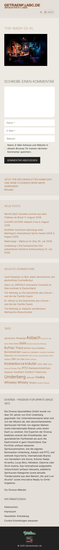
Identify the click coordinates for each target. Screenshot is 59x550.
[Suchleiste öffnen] (41, 12)
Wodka (33, 382)
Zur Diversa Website (15, 489)
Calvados (35, 352)
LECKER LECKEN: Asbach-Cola (21, 221)
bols (23, 343)
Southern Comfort (24, 372)
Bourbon (30, 344)
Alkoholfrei (9, 338)
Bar (50, 338)
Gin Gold (20, 359)
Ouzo (50, 364)
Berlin (6, 344)
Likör (39, 364)
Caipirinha (26, 352)
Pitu (19, 368)
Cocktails (50, 352)
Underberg (15, 376)
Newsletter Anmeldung (16, 516)
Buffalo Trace (13, 348)
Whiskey (10, 382)
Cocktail (42, 352)
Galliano (7, 359)
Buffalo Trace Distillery (34, 348)
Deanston (8, 355)
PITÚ (25, 368)
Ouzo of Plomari (10, 368)
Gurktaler (33, 359)
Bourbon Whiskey (40, 344)
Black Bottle (14, 344)
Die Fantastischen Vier (23, 356)
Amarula (21, 338)
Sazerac (8, 372)
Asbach (33, 337)
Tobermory (41, 372)
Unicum (30, 377)
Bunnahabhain (12, 351)
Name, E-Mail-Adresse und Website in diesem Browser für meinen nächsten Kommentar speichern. (27, 148)
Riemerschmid (37, 368)
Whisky (22, 382)
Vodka (40, 377)
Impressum (10, 511)
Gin (14, 359)
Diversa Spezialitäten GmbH (43, 356)
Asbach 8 (44, 338)
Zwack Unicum (43, 383)
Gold (27, 359)
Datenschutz (11, 507)
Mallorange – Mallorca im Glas (20, 241)
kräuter (31, 364)
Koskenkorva (14, 364)
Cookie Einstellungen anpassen (21, 520)
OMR (45, 364)
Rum (47, 368)
